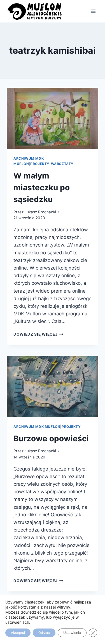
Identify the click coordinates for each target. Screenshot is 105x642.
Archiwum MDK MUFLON (36, 426)
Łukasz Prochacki (40, 212)
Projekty (40, 164)
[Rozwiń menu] (93, 11)
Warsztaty (62, 164)
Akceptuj (18, 632)
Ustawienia (72, 632)
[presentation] (52, 118)
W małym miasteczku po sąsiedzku (41, 187)
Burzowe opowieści (51, 438)
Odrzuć (44, 632)
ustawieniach (17, 622)
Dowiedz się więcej (38, 334)
